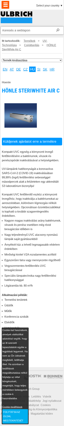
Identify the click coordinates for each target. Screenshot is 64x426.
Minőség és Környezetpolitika (39, 409)
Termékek (29, 40)
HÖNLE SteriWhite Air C (16, 17)
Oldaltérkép (34, 400)
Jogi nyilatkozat (51, 400)
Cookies (46, 405)
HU (32, 69)
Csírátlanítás (31, 45)
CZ (25, 69)
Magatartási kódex (42, 413)
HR (52, 69)
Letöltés (36, 396)
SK (45, 69)
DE (18, 69)
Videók (47, 396)
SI (38, 69)
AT (12, 69)
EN (5, 69)
